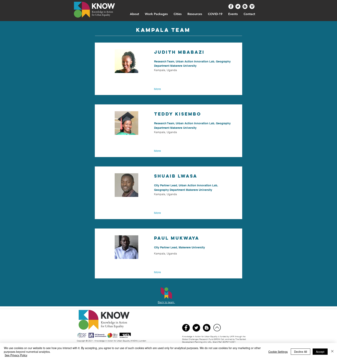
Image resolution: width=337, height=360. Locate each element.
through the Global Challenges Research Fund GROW (214, 337)
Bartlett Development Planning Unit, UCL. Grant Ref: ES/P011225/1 (214, 340)
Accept (320, 352)
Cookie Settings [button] (278, 352)
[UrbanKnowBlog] (206, 328)
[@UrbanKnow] (230, 6)
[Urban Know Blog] (244, 6)
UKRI (232, 336)
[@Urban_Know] (237, 6)
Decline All (300, 352)
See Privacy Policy (16, 355)
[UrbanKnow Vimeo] (252, 6)
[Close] (332, 351)
